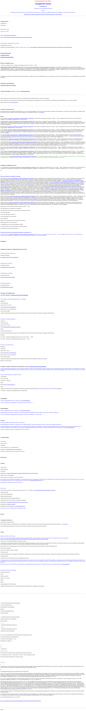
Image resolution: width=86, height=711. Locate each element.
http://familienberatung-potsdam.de (6, 287)
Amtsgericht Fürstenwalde (12, 473)
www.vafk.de (41, 112)
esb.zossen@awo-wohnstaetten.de (10, 352)
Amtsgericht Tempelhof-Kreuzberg (13, 502)
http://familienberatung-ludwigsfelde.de (7, 277)
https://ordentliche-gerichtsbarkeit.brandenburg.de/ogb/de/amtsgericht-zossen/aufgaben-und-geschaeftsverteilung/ (51, 47)
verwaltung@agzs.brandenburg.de (10, 35)
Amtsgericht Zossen (18, 449)
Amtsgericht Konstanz (11, 504)
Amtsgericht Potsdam (10, 449)
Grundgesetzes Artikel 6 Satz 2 (36, 480)
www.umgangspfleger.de (25, 400)
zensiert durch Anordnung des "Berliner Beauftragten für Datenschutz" (42, 67)
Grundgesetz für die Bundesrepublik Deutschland (43, 8)
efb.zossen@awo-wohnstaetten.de (10, 307)
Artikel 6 (43, 10)
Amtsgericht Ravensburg (20, 506)
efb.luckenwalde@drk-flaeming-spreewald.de (12, 326)
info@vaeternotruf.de (25, 91)
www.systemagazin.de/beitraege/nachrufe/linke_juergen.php (44, 490)
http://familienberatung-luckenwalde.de (7, 267)
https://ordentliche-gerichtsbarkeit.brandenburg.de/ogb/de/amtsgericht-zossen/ (18, 37)
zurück (1, 709)
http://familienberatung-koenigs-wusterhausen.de (9, 257)
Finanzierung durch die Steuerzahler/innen (19, 295)
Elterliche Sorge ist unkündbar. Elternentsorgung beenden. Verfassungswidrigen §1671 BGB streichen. (43, 14)
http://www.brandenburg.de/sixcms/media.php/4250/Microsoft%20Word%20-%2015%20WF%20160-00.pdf (20, 700)
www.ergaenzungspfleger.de (25, 410)
